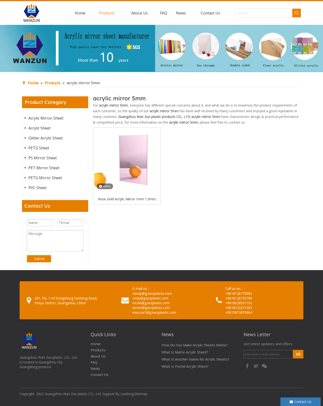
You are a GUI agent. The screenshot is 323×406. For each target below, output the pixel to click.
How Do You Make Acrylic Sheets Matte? (195, 345)
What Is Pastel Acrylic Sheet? (185, 366)
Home (96, 343)
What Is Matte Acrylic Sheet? (185, 352)
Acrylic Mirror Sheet (45, 118)
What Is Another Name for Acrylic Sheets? (195, 359)
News (95, 368)
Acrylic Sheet (39, 128)
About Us (98, 356)
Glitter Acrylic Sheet (45, 138)
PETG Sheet (38, 148)
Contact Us (100, 374)
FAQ (94, 362)
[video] (126, 161)
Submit (39, 258)
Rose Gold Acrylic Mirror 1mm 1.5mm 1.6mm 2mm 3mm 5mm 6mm (127, 199)
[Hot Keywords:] (296, 13)
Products (98, 350)
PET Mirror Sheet (43, 167)
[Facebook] (248, 365)
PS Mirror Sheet (42, 158)
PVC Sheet (37, 187)
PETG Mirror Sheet (45, 177)
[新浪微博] (256, 365)
